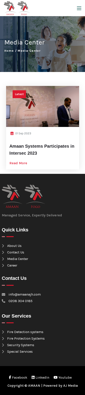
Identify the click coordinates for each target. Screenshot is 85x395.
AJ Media (70, 385)
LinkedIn (42, 377)
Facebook (19, 377)
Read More (18, 163)
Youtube (65, 377)
